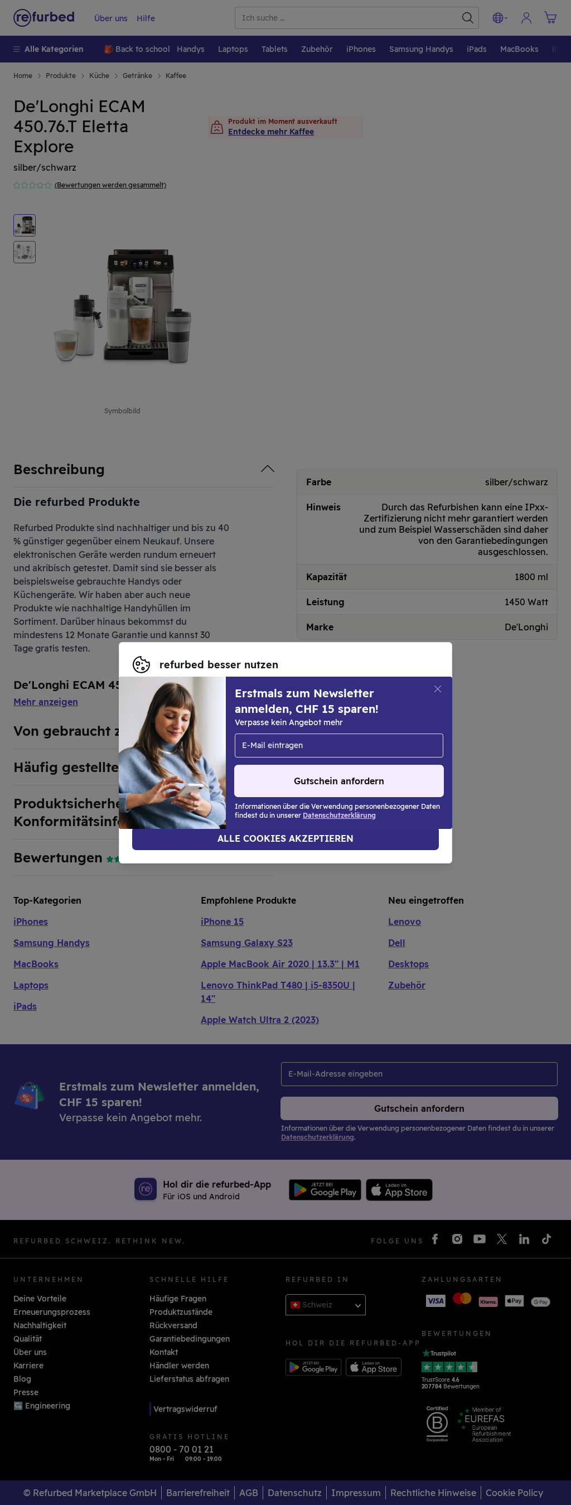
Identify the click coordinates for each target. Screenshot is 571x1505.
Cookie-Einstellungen (174, 747)
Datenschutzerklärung (176, 759)
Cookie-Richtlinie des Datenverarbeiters (332, 759)
